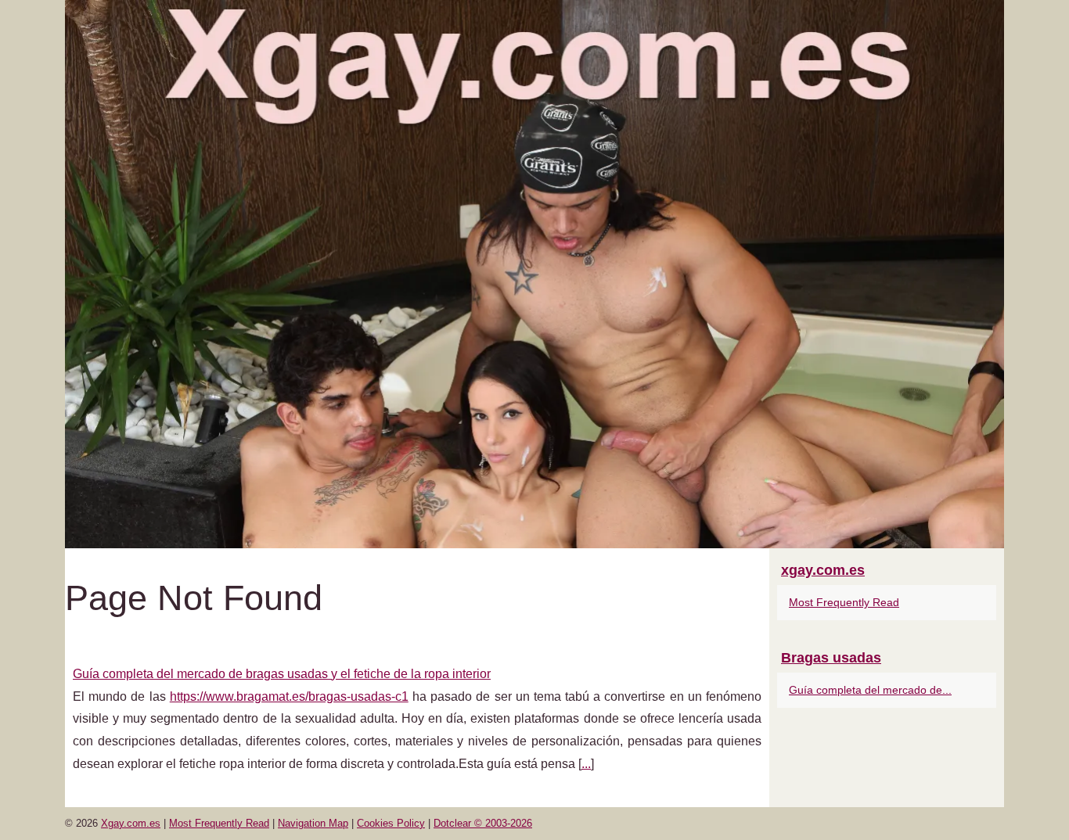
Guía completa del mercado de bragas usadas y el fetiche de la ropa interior (282, 673)
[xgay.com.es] (534, 274)
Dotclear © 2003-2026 (483, 823)
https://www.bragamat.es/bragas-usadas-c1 (289, 696)
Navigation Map (313, 823)
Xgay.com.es (130, 823)
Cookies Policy (391, 823)
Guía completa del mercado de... (870, 690)
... (586, 763)
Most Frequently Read (844, 602)
